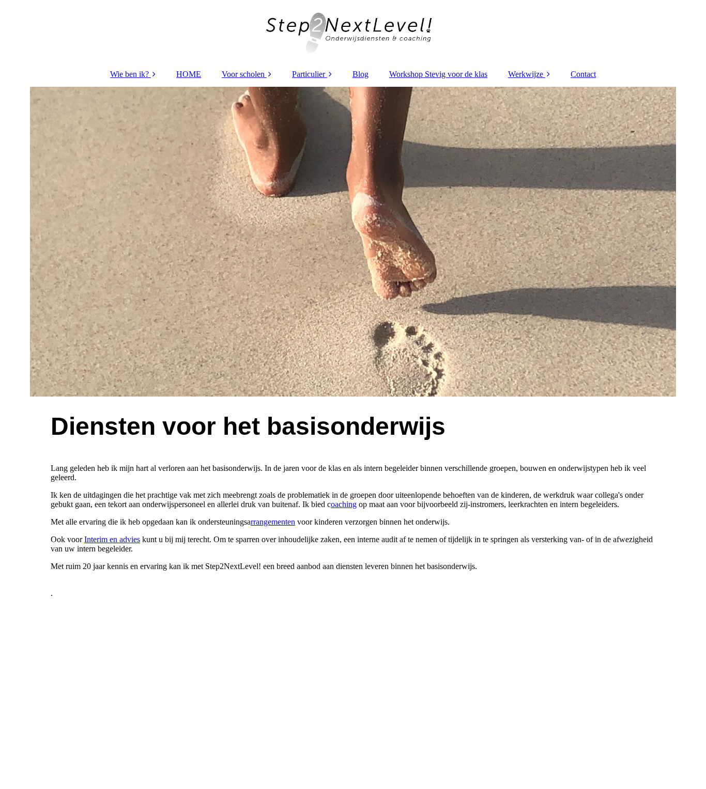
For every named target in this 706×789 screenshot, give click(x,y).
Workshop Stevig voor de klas (438, 74)
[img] (353, 31)
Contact (583, 74)
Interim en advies (112, 539)
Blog (360, 74)
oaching (344, 504)
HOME (188, 74)
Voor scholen (243, 74)
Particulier (308, 74)
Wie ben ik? (129, 74)
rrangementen (273, 521)
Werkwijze (525, 74)
